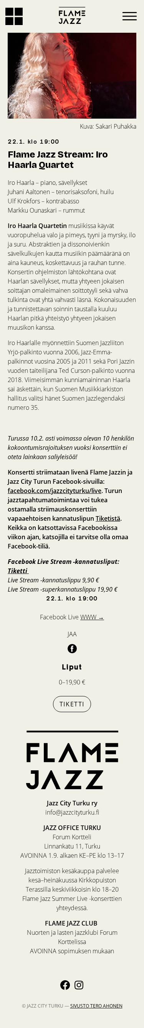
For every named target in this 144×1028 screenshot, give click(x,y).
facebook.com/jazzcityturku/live (54, 490)
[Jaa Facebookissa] (72, 648)
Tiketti (72, 704)
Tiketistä (108, 518)
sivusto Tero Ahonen (96, 1006)
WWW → (92, 617)
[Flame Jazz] (72, 15)
